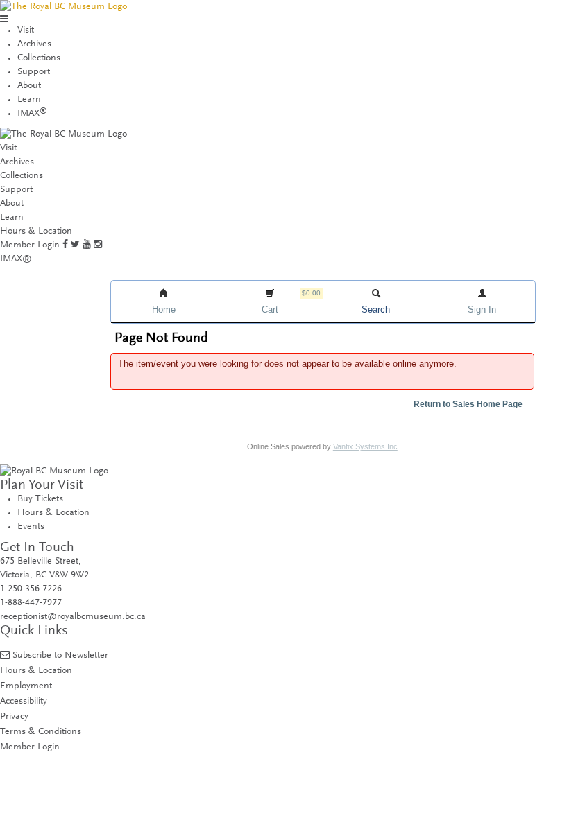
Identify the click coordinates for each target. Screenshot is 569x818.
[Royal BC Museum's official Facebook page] (65, 245)
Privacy (14, 716)
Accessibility (23, 701)
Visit (25, 30)
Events (30, 527)
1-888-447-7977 (31, 603)
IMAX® (16, 259)
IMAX (32, 114)
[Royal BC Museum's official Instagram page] (98, 245)
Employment (26, 686)
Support (33, 72)
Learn (29, 100)
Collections (38, 58)
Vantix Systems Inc (365, 446)
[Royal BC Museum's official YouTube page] (87, 245)
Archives (34, 44)
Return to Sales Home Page (468, 404)
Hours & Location (36, 231)
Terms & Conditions (40, 731)
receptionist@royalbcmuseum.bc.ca (73, 617)
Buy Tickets (40, 499)
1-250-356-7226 (31, 589)
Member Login (30, 245)
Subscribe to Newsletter (60, 655)
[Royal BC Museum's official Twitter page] (75, 245)
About (29, 86)
